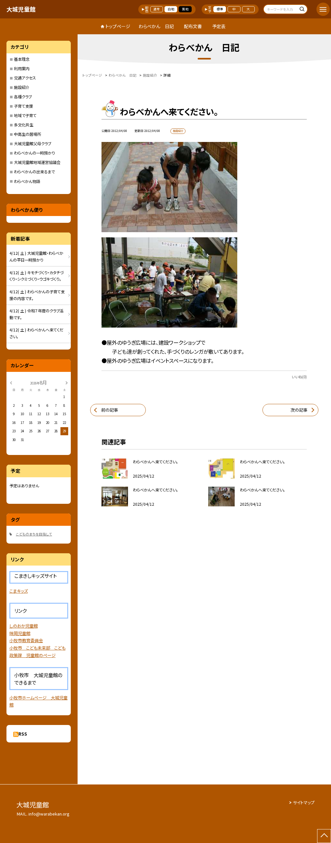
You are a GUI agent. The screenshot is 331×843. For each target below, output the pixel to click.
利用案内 (21, 68)
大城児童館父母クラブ (32, 143)
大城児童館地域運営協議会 (37, 162)
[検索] (302, 10)
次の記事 (299, 410)
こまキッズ (18, 591)
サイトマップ (304, 802)
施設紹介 (21, 87)
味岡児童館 (19, 633)
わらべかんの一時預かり (34, 153)
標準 (220, 9)
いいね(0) (299, 376)
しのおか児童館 (23, 626)
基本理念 (21, 59)
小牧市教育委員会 (26, 640)
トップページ (117, 26)
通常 (156, 9)
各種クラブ (23, 97)
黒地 (185, 9)
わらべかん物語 (27, 181)
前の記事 (109, 410)
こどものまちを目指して (34, 534)
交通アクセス (25, 78)
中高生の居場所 (27, 134)
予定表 (219, 26)
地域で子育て (25, 115)
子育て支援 (23, 106)
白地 (171, 9)
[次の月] (67, 382)
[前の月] (11, 382)
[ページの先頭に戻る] (324, 836)
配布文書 (193, 26)
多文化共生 (23, 125)
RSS (22, 734)
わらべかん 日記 (156, 26)
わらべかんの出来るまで (34, 172)
